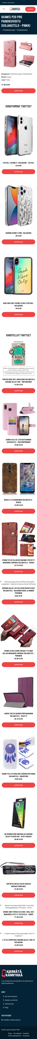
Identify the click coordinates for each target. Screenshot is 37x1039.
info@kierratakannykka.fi (8, 2)
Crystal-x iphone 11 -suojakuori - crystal (18, 163)
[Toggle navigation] (3, 9)
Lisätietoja (18, 91)
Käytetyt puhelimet (11, 1000)
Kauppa (30, 9)
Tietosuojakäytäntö (14, 1036)
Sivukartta (25, 1036)
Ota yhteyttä (17, 1033)
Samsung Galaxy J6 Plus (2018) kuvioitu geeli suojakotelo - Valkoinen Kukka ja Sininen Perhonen (18, 590)
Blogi (6, 1007)
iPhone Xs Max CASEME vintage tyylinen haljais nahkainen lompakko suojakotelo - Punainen (18, 653)
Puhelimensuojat (9, 30)
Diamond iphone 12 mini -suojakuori (18, 233)
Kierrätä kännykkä (11, 996)
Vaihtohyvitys (9, 1004)
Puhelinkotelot (22, 30)
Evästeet (26, 1033)
